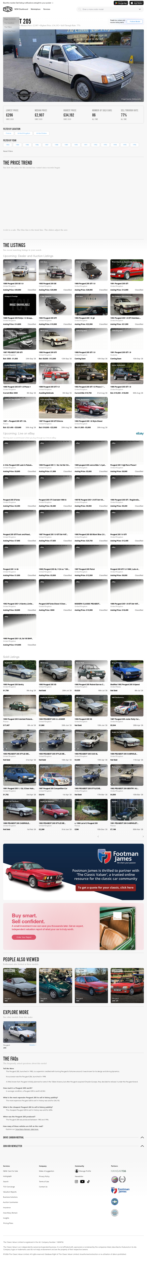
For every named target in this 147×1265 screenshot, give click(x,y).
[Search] (79, 9)
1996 (134, 145)
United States (41, 133)
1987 (46, 145)
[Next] (143, 836)
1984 (17, 145)
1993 (105, 145)
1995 (124, 145)
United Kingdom (24, 133)
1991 (85, 145)
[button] (35, 9)
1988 (56, 145)
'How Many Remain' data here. (27, 1129)
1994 (115, 145)
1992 (95, 145)
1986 (37, 145)
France (8, 133)
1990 (76, 145)
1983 (7, 145)
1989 (66, 145)
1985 (27, 145)
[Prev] (98, 836)
